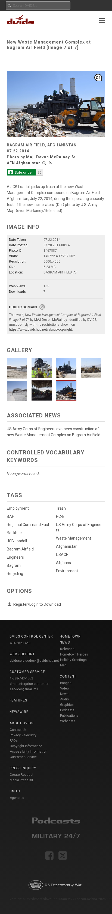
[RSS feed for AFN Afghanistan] (50, 163)
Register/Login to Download (37, 604)
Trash (61, 508)
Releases (67, 649)
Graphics (67, 705)
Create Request (21, 775)
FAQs (14, 741)
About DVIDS (21, 723)
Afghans (63, 563)
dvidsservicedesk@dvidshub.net (34, 661)
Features (18, 700)
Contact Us (18, 730)
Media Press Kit (21, 780)
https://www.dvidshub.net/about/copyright (40, 329)
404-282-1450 (20, 643)
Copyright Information (26, 746)
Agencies (17, 798)
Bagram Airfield (20, 549)
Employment (18, 508)
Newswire (19, 712)
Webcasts (67, 721)
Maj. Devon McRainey (48, 157)
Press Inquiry (23, 768)
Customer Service (23, 757)
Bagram (14, 565)
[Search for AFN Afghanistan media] (44, 163)
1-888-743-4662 (21, 678)
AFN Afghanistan (24, 163)
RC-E (60, 516)
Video (64, 688)
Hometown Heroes (74, 654)
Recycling (15, 573)
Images (65, 683)
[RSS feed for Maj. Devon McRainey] (74, 157)
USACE (62, 554)
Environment (67, 571)
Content (68, 676)
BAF (10, 516)
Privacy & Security (23, 735)
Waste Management (73, 538)
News (64, 694)
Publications (69, 716)
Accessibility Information (28, 751)
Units (15, 791)
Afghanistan (66, 546)
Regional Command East (28, 524)
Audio (64, 699)
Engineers (15, 557)
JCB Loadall (17, 541)
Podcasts (67, 710)
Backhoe (14, 533)
